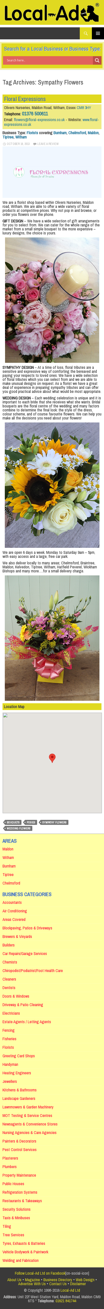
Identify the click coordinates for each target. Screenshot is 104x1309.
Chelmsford (77, 132)
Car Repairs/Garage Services (25, 953)
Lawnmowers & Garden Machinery (28, 1107)
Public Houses (13, 1183)
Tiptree (8, 137)
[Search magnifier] (97, 60)
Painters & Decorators (19, 1141)
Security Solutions (17, 1209)
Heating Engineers (17, 1073)
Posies (31, 822)
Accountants (12, 902)
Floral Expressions (25, 99)
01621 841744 (66, 1300)
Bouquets (13, 822)
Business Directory (57, 1279)
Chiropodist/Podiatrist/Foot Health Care (33, 970)
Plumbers (10, 1166)
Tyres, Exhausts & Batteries (24, 1243)
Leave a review (48, 144)
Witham (21, 137)
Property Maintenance (19, 1175)
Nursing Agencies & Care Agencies (30, 1132)
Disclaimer (78, 1283)
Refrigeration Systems (20, 1192)
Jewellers (10, 1081)
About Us (14, 1279)
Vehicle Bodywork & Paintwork (25, 1252)
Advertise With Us (32, 1283)
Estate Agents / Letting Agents (27, 1021)
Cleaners (9, 979)
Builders (9, 945)
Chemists (10, 962)
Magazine (32, 1279)
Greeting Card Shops (19, 1056)
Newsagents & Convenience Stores (30, 1124)
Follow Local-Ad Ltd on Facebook (40, 1273)
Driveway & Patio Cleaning (23, 1004)
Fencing (9, 1030)
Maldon (93, 132)
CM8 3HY (84, 107)
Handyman (10, 1064)
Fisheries (9, 1038)
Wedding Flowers (19, 828)
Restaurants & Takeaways (22, 1200)
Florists (32, 132)
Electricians (11, 1013)
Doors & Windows (16, 996)
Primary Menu (98, 33)
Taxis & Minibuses (16, 1217)
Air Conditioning (15, 911)
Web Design (85, 1279)
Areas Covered (14, 919)
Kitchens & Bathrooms (20, 1090)
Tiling (7, 1226)
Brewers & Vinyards (17, 936)
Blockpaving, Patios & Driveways (27, 928)
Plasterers (10, 1158)
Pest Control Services (20, 1149)
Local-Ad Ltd (70, 1290)
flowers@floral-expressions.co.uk (39, 119)
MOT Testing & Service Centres (27, 1115)
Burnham (60, 132)
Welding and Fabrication (21, 1260)
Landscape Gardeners (19, 1098)
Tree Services (13, 1235)
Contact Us (58, 1283)
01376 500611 (35, 113)
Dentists (9, 987)
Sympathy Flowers (54, 822)
